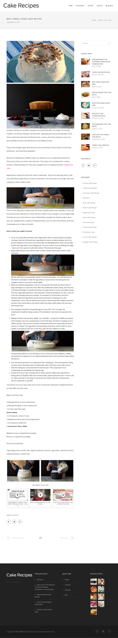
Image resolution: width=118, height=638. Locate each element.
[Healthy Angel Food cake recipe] (93, 604)
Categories (80, 6)
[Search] (109, 43)
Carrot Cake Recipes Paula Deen (43, 603)
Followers (86, 198)
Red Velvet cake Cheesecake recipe (98, 115)
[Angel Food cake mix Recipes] (101, 604)
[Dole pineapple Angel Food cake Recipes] (93, 596)
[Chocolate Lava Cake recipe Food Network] (93, 581)
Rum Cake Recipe (89, 203)
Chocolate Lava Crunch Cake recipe (100, 136)
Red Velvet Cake (89, 232)
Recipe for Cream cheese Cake (101, 104)
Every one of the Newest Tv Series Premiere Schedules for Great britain (45, 587)
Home (71, 6)
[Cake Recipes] (21, 4)
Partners (40, 579)
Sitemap (90, 6)
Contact (99, 6)
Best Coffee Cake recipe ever (100, 83)
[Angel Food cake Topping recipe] (93, 589)
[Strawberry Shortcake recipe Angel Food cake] (101, 581)
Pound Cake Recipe (90, 183)
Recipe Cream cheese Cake (43, 610)
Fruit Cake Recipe (89, 217)
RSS (66, 595)
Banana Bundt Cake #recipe (43, 595)
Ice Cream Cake (88, 222)
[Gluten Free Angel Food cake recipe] (93, 611)
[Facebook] (9, 522)
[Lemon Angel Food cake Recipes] (101, 589)
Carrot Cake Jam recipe (100, 145)
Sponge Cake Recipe (90, 242)
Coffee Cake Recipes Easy (101, 72)
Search (110, 6)
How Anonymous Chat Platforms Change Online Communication (101, 61)
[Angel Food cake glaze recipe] (101, 596)
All (21, 632)
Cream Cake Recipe (90, 227)
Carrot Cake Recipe (90, 237)
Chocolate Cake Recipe (91, 193)
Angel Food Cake (104, 20)
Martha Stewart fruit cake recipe (101, 94)
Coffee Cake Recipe (90, 188)
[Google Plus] (20, 522)
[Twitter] (14, 522)
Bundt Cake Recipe (90, 208)
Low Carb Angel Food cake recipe (101, 125)
